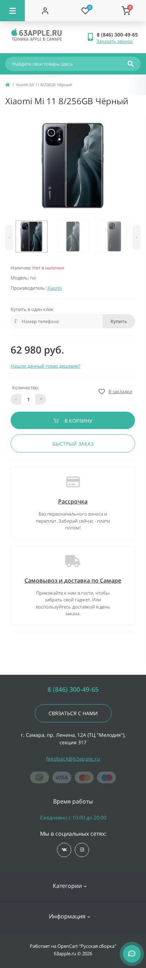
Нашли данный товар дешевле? (45, 366)
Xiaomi (54, 288)
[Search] (130, 63)
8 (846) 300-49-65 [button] (73, 689)
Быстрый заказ (73, 443)
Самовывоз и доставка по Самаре (72, 580)
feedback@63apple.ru (73, 758)
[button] (118, 34)
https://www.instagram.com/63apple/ (82, 850)
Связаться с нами (73, 713)
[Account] (45, 10)
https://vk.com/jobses (64, 850)
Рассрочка (73, 501)
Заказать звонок (114, 41)
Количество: (25, 387)
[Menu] (12, 10)
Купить (119, 321)
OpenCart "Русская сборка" (86, 946)
